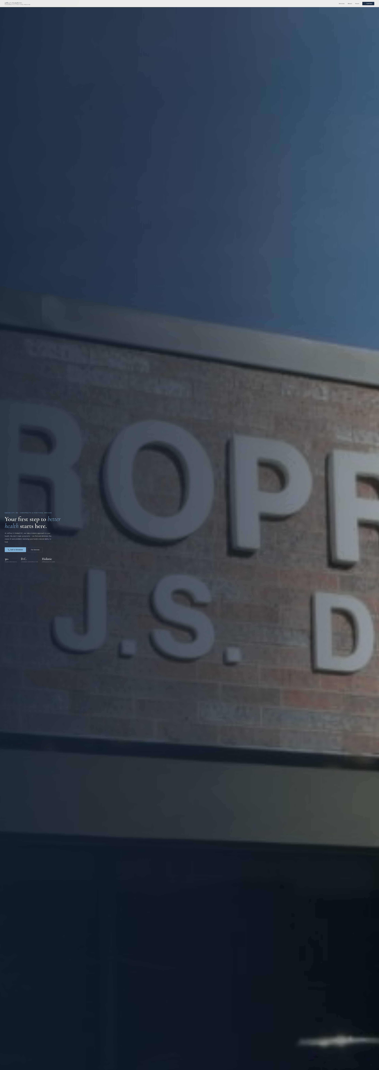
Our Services (35, 550)
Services (342, 3)
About (350, 3)
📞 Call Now (368, 3)
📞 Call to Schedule (15, 550)
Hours (357, 3)
